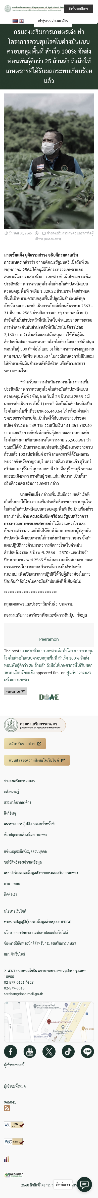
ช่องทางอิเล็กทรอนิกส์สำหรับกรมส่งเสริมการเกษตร (40, 943)
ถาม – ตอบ (12, 883)
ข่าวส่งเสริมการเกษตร (19, 780)
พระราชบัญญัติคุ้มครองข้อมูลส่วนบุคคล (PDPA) (37, 921)
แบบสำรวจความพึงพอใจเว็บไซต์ (34, 760)
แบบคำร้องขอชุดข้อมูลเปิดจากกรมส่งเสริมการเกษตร (41, 872)
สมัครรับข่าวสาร (22, 743)
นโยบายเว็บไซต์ (15, 911)
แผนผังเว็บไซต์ (14, 954)
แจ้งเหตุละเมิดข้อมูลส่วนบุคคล (25, 851)
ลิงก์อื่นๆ (10, 813)
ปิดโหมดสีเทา (78, 9)
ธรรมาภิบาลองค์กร (17, 802)
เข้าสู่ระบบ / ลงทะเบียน (53, 21)
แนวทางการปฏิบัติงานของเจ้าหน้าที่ (29, 823)
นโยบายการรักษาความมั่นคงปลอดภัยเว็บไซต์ (36, 932)
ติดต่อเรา (10, 894)
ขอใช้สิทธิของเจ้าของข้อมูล (23, 862)
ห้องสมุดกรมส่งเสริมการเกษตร (25, 834)
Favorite (13, 691)
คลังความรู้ (11, 791)
